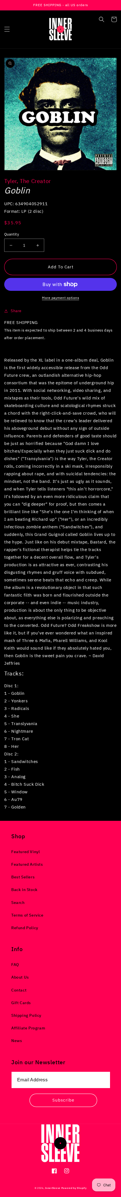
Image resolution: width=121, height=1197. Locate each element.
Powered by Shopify (74, 1187)
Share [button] (16, 310)
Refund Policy (24, 927)
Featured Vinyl (25, 851)
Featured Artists (27, 864)
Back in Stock (24, 889)
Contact (18, 990)
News (16, 1040)
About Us (20, 977)
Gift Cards (21, 1002)
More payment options (60, 298)
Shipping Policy (26, 1015)
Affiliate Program (28, 1028)
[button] (7, 29)
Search (18, 902)
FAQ (15, 964)
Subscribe (63, 1100)
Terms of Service (27, 915)
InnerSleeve (52, 1187)
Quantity (11, 234)
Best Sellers (23, 877)
